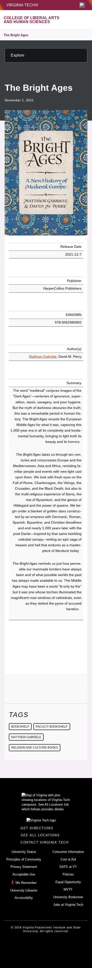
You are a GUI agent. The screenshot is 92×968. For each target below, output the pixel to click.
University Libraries (24, 890)
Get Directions (38, 828)
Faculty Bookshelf (51, 726)
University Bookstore (68, 897)
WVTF (68, 889)
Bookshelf (20, 726)
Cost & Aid (68, 859)
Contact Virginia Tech (46, 842)
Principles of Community (23, 859)
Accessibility (24, 898)
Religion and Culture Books (34, 747)
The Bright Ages (16, 35)
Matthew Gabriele (42, 357)
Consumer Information (68, 852)
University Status (24, 852)
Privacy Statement (24, 867)
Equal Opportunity (68, 882)
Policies (68, 874)
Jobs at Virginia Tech (68, 904)
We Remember (26, 883)
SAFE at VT (68, 867)
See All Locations (41, 835)
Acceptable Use (24, 874)
